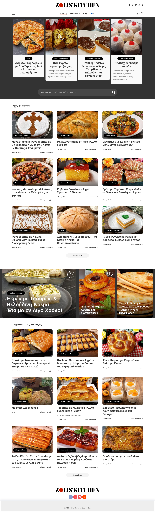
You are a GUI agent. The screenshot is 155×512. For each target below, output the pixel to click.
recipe (14, 412)
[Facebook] (129, 5)
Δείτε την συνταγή (45, 152)
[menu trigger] (15, 13)
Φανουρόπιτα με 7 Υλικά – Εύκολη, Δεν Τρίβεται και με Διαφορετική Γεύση (28, 240)
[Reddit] (139, 5)
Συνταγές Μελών (20, 401)
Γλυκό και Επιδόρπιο (61, 58)
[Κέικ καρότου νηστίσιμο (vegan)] (61, 37)
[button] (76, 87)
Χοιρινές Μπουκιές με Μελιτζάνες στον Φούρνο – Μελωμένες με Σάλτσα (32, 192)
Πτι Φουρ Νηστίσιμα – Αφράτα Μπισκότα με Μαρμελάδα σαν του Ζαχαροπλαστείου (75, 363)
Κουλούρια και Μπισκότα (69, 354)
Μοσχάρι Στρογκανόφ (25, 407)
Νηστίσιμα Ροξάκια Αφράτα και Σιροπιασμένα (92, 309)
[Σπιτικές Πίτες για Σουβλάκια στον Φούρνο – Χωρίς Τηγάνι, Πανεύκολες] (135, 293)
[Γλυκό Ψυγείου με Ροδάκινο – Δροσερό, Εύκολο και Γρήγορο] (122, 220)
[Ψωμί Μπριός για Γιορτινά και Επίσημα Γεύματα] (122, 343)
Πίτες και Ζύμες (65, 135)
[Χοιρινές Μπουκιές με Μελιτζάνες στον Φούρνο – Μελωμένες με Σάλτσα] (32, 172)
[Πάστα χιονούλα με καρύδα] (126, 37)
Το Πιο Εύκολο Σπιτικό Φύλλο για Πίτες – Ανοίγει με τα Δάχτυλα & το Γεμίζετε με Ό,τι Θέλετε (32, 459)
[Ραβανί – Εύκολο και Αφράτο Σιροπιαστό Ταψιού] (77, 172)
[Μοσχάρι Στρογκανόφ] (32, 390)
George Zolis (16, 152)
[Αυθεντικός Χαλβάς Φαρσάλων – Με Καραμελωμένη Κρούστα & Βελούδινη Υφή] (77, 439)
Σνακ (28, 58)
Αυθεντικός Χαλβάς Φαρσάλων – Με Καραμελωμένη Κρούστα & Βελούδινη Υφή (77, 459)
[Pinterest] (133, 5)
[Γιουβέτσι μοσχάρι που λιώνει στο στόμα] (122, 439)
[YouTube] (136, 5)
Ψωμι (62, 230)
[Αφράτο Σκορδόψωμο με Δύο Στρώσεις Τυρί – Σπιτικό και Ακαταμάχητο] (28, 37)
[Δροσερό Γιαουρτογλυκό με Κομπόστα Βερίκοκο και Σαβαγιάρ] (122, 390)
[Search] (142, 13)
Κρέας (108, 450)
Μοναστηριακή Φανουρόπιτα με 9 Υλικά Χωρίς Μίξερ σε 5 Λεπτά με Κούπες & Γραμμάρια (31, 145)
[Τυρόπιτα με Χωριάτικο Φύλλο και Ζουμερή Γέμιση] (77, 390)
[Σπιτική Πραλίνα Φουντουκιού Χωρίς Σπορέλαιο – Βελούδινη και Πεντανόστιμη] (94, 37)
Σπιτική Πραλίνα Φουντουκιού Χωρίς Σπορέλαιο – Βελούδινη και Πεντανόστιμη (94, 69)
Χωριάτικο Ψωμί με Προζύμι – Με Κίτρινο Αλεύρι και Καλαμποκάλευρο (77, 240)
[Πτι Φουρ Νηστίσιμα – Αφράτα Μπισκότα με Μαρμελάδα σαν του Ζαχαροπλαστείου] (77, 343)
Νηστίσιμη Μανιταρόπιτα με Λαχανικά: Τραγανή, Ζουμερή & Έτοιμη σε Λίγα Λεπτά (31, 363)
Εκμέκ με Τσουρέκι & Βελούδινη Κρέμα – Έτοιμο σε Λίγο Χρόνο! (34, 304)
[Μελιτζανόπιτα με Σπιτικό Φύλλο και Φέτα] (77, 125)
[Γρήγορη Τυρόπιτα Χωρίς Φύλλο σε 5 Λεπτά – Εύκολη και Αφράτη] (122, 172)
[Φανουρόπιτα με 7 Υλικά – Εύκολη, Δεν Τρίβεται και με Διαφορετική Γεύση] (32, 220)
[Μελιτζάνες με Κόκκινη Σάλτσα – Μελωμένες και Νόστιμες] (122, 125)
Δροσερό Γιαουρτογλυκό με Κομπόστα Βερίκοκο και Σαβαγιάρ (119, 411)
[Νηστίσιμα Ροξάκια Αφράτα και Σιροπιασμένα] (97, 293)
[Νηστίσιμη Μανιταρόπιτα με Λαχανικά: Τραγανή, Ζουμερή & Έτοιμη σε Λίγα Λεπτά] (32, 343)
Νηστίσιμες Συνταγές (22, 135)
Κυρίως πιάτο (110, 135)
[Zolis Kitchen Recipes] (77, 5)
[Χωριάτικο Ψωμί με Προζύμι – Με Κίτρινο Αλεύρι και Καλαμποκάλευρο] (77, 220)
